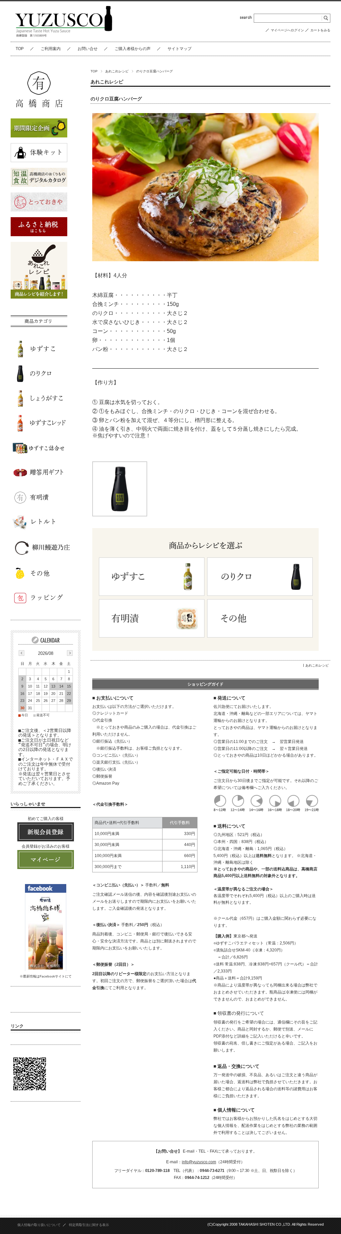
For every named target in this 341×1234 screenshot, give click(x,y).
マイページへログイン (287, 30)
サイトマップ (179, 48)
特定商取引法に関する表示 (89, 1225)
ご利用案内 (51, 48)
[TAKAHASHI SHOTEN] (64, 36)
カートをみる (320, 30)
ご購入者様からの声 (133, 48)
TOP (20, 48)
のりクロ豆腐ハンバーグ (116, 98)
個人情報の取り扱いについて (39, 1225)
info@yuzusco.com (199, 1162)
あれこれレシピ (117, 71)
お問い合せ (88, 48)
